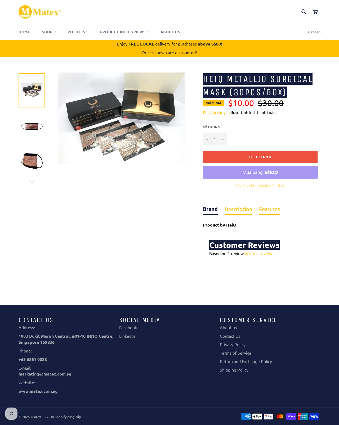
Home (24, 31)
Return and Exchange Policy (246, 361)
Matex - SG (39, 416)
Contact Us (230, 335)
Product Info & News (123, 31)
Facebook (128, 327)
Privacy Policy (233, 344)
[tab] (210, 210)
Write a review (258, 253)
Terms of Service (235, 352)
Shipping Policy (234, 369)
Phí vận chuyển (216, 112)
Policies (77, 31)
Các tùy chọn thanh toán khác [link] (260, 185)
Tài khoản (313, 32)
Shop (47, 31)
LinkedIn (127, 335)
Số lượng (211, 127)
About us (170, 31)
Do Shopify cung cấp (65, 416)
